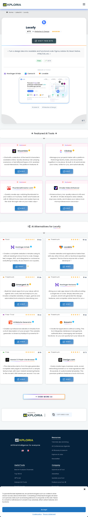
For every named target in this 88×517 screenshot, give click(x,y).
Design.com (69, 359)
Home (11, 12)
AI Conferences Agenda (61, 446)
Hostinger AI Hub (14, 73)
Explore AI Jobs (57, 454)
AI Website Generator (22, 322)
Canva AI (31, 73)
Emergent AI (22, 284)
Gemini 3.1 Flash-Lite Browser (22, 360)
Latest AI (18, 12)
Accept (44, 509)
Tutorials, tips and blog (60, 442)
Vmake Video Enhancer (69, 188)
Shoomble (23, 151)
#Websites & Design (49, 107)
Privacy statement (49, 514)
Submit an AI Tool (58, 470)
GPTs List (17, 478)
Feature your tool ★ (59, 482)
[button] (84, 489)
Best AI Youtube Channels (23, 470)
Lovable (45, 73)
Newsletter (56, 459)
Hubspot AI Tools (20, 482)
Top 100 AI (18, 474)
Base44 (68, 322)
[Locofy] (44, 90)
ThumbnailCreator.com (22, 188)
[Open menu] (84, 5)
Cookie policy (37, 514)
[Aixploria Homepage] (13, 4)
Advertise (55, 474)
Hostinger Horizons (68, 284)
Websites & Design (41, 31)
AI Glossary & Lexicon (59, 450)
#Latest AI (35, 107)
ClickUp (68, 151)
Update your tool (58, 478)
